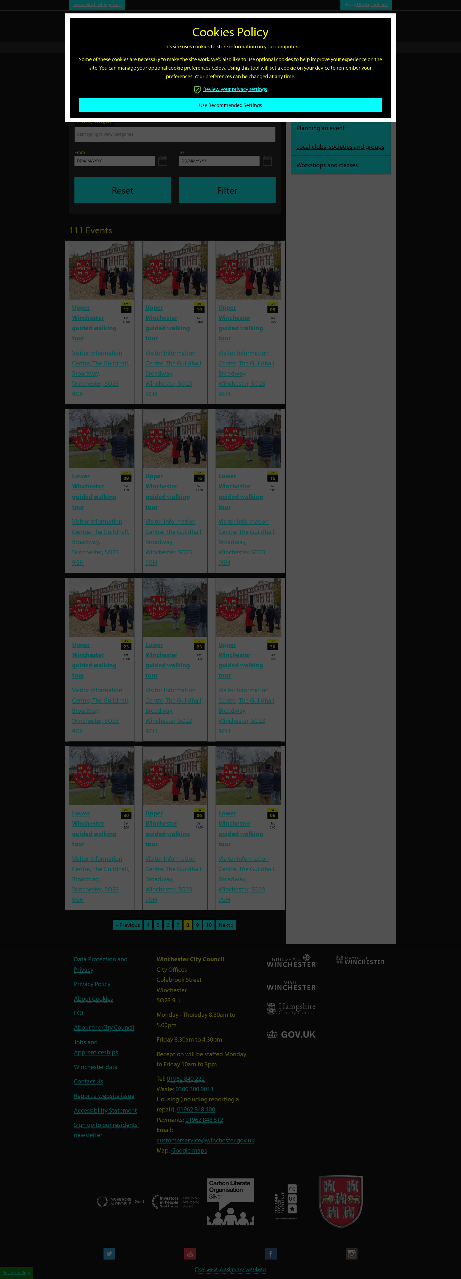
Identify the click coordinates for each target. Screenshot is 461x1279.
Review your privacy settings (235, 89)
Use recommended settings (230, 105)
